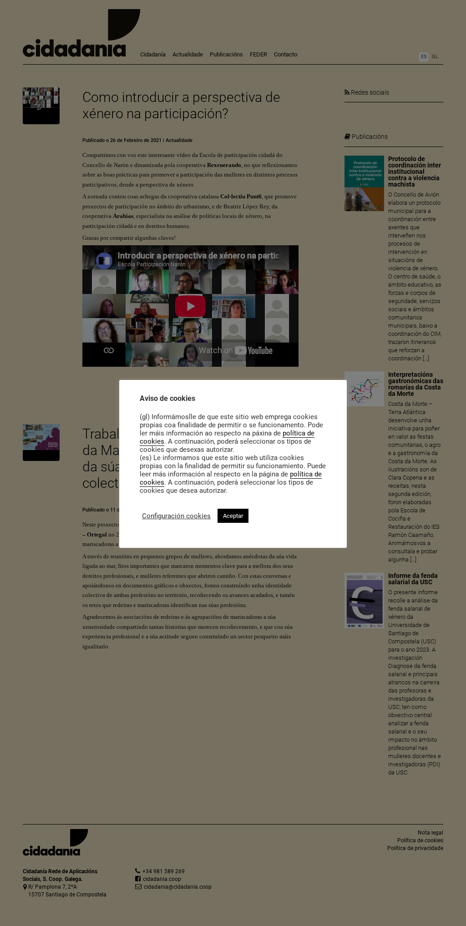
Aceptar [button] (233, 515)
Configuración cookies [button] (176, 516)
